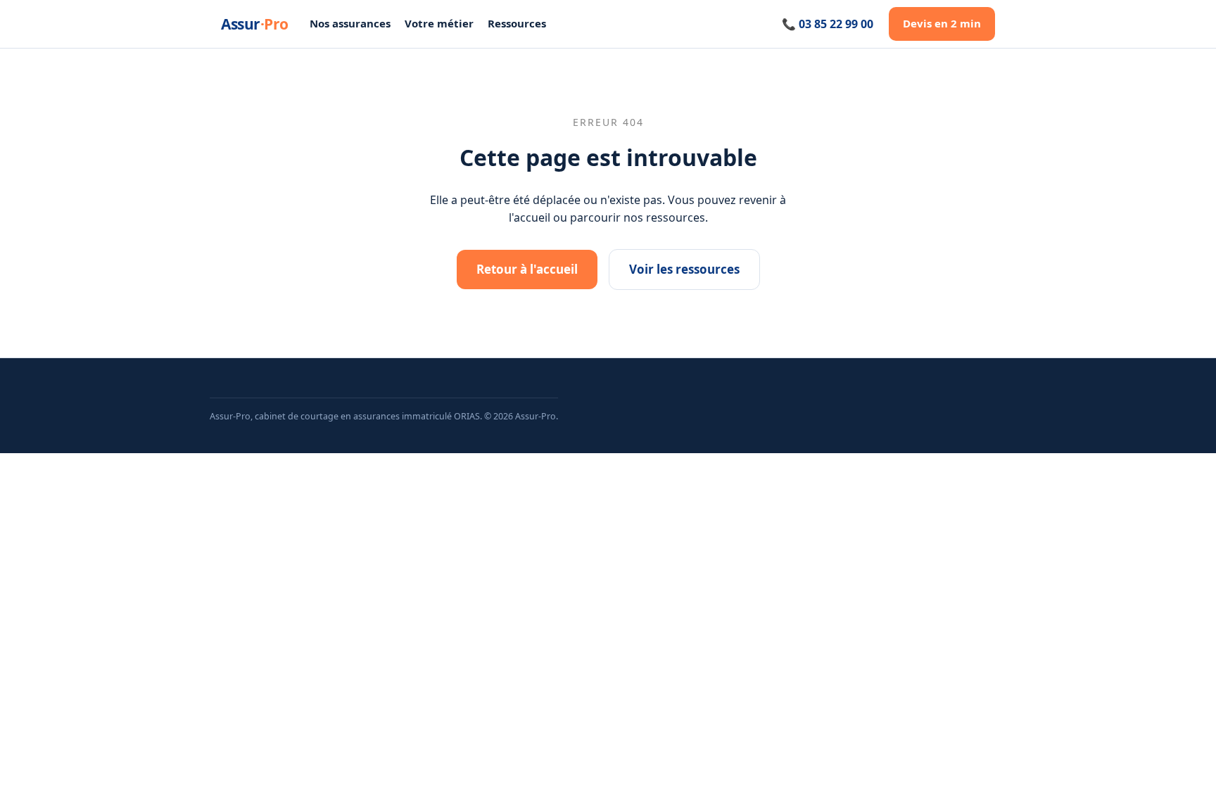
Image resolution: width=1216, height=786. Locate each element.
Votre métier (439, 23)
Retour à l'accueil (527, 269)
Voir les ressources (684, 269)
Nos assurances (350, 23)
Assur (255, 24)
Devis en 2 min (942, 23)
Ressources (517, 23)
